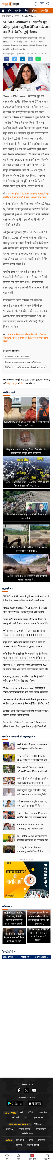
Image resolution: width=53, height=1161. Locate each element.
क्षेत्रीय (18, 10)
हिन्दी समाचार (6, 16)
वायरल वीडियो (41, 1129)
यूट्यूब (15, 383)
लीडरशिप (41, 1140)
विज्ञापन (19, 1145)
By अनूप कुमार (9, 53)
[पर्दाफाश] (10, 5)
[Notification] (36, 5)
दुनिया (34, 10)
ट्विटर (23, 383)
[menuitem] (9, 10)
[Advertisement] (26, 1048)
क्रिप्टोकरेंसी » (9, 951)
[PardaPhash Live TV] (42, 4)
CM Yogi (9, 1129)
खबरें (21, 1112)
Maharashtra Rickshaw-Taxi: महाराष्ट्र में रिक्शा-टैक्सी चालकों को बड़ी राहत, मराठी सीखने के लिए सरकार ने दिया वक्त (25, 692)
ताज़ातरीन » (7, 588)
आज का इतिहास (24, 1129)
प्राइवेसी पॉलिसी (33, 1145)
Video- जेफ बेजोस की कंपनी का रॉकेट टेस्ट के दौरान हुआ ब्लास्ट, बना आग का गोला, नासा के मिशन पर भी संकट (25, 338)
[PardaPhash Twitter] (26, 1092)
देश (26, 10)
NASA (8, 367)
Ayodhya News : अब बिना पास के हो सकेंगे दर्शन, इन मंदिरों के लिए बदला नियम (23, 678)
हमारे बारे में (20, 1140)
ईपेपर (26, 1117)
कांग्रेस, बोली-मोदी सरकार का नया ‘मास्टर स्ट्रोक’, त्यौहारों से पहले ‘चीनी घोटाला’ (26, 713)
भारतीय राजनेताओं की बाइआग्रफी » (18, 736)
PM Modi (38, 1124)
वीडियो (30, 1112)
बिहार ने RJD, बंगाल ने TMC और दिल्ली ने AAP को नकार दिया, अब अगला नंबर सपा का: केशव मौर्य (25, 667)
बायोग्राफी (15, 1117)
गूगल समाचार (38, 1117)
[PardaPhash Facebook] (19, 1092)
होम (9, 10)
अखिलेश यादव (27, 1133)
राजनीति (43, 10)
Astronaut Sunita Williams (17, 356)
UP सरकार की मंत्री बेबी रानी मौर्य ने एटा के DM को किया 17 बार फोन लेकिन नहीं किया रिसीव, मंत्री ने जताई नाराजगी (26, 703)
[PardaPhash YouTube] (34, 1092)
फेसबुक (8, 383)
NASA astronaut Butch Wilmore (30, 367)
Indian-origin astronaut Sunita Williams (23, 362)
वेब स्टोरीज (43, 1112)
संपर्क (31, 1140)
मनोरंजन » (7, 906)
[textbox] (26, 218)
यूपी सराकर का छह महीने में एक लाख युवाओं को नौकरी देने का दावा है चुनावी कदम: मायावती (24, 632)
